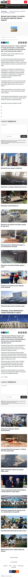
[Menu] (25, 2)
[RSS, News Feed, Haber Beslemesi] (17, 571)
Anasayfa (5, 11)
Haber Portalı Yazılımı (7, 576)
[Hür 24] (5, 2)
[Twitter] (4, 42)
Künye (10, 565)
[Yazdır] (19, 42)
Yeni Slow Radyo (14, 557)
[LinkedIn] (6, 42)
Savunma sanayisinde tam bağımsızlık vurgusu (16, 6)
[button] (21, 42)
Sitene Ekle (13, 567)
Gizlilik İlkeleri (20, 565)
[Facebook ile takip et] (10, 571)
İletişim (14, 565)
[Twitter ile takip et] (14, 571)
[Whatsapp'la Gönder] (8, 42)
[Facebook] (2, 42)
